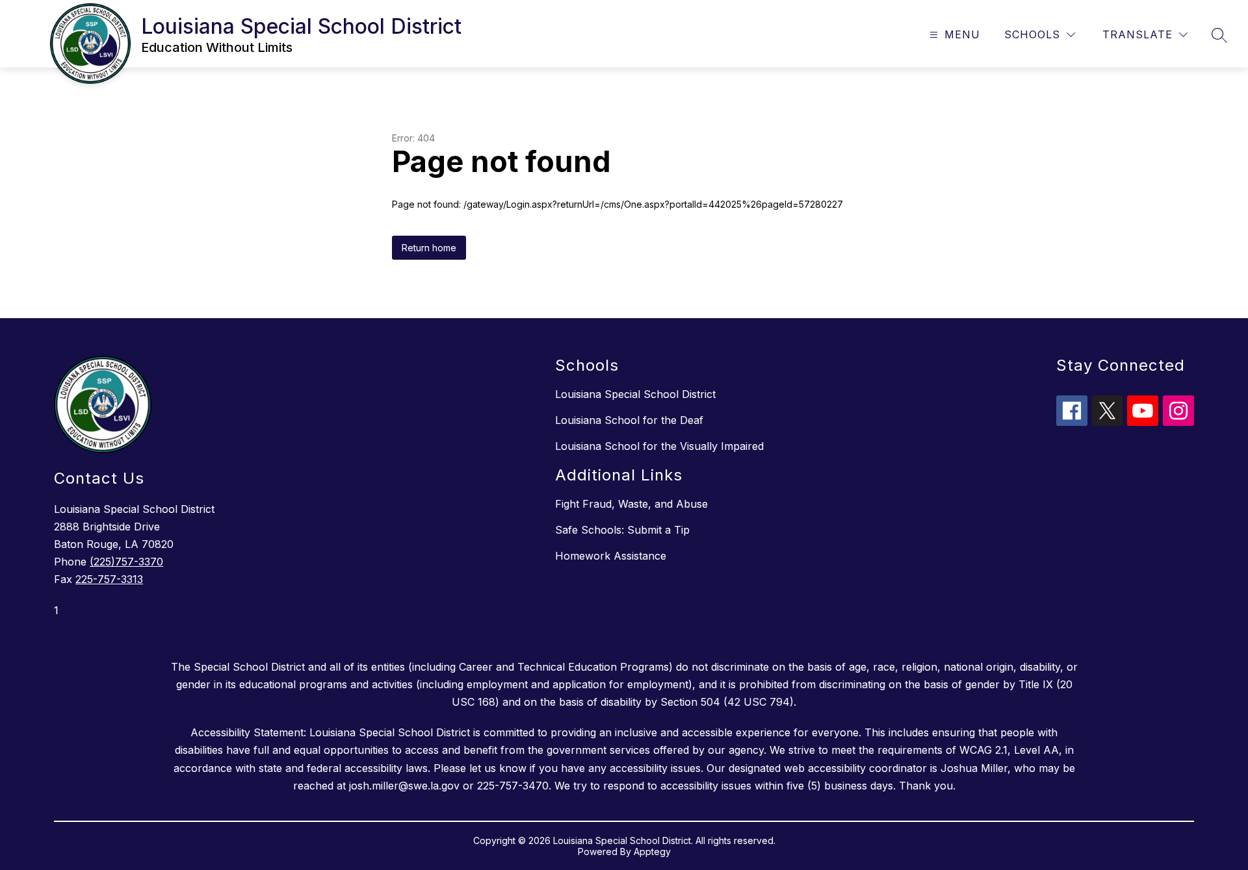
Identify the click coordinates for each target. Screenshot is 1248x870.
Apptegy (652, 851)
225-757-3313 (109, 579)
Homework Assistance (610, 555)
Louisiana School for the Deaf (629, 420)
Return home (429, 247)
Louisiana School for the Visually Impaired (659, 446)
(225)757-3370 (126, 561)
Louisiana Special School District (635, 394)
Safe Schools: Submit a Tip (622, 529)
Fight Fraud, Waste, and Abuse (631, 503)
